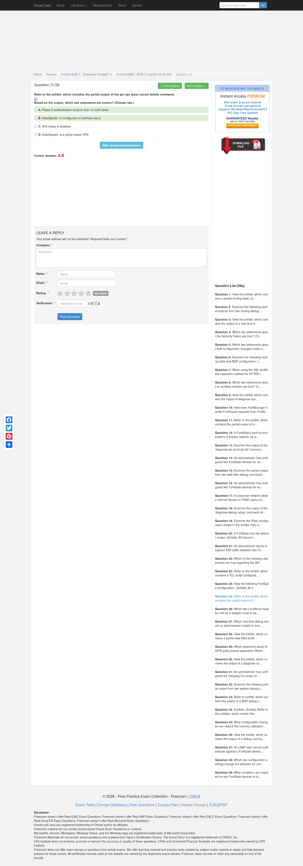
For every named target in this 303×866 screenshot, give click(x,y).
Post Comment (70, 317)
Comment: (44, 245)
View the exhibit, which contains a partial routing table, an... (241, 296)
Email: (41, 283)
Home (61, 5)
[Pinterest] (9, 436)
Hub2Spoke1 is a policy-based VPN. (63, 134)
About (122, 5)
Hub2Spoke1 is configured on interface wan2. (69, 118)
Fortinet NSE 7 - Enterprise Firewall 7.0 (86, 74)
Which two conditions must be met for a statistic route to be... (242, 611)
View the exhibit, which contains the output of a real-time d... (241, 321)
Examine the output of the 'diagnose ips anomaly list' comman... (241, 447)
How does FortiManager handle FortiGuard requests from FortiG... (241, 409)
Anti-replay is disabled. (55, 126)
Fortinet (51, 74)
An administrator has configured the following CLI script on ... (241, 674)
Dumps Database (112, 804)
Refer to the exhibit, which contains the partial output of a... (241, 422)
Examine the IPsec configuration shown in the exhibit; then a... (242, 523)
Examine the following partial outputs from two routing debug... (241, 309)
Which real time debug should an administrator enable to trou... (242, 623)
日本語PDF (218, 804)
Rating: (42, 293)
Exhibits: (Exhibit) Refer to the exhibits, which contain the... (241, 711)
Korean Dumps (193, 804)
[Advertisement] (151, 41)
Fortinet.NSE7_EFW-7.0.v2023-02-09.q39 (144, 74)
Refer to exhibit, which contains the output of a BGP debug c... (241, 699)
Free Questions (142, 804)
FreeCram (42, 5)
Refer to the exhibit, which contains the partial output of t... (241, 598)
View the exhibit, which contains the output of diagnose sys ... (241, 397)
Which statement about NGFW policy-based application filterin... (241, 648)
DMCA (195, 796)
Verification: (45, 303)
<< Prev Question (170, 85)
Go (263, 5)
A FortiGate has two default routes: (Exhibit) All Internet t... (242, 535)
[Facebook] (9, 420)
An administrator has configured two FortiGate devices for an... (241, 460)
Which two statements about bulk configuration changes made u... (241, 346)
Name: (41, 273)
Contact (137, 5)
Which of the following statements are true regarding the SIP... (241, 560)
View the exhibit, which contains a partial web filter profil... (241, 636)
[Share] (9, 444)
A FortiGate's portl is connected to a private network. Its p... (241, 435)
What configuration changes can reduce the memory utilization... (241, 724)
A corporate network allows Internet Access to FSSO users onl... (241, 497)
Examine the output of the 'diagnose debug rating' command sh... (241, 510)
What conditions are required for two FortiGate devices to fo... (241, 774)
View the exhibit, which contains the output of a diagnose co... (241, 661)
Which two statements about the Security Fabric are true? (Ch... (241, 334)
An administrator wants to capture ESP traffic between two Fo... (241, 548)
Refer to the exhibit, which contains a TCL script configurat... (241, 573)
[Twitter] (9, 428)
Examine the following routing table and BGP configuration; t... (241, 359)
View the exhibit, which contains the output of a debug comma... (241, 737)
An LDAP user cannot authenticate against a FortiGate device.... (241, 749)
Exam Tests (85, 804)
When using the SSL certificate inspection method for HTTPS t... (241, 372)
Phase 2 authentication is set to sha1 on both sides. (73, 110)
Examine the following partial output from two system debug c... (241, 686)
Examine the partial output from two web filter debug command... (241, 472)
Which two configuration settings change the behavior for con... (241, 762)
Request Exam (102, 5)
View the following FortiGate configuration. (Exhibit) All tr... (242, 586)
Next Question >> (196, 85)
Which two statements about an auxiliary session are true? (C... (241, 384)
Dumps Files (168, 804)
